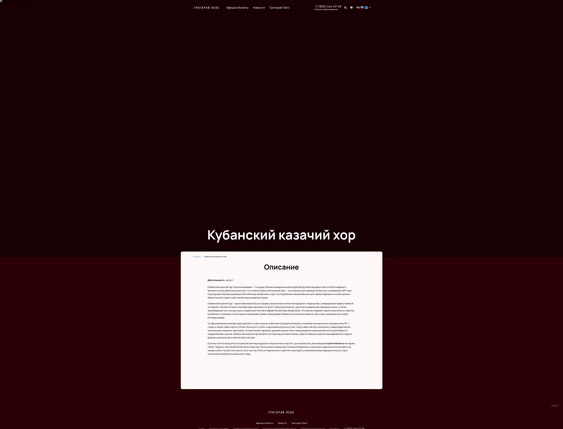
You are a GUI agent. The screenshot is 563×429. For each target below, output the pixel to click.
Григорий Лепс (207, 8)
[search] (345, 8)
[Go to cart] (351, 8)
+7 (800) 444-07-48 (328, 6)
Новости (259, 7)
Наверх (555, 405)
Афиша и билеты (237, 7)
